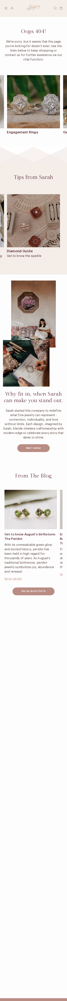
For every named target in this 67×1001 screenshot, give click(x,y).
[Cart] (61, 8)
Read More (13, 579)
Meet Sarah (33, 448)
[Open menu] (6, 8)
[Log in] (12, 8)
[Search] (55, 8)
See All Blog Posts (33, 591)
